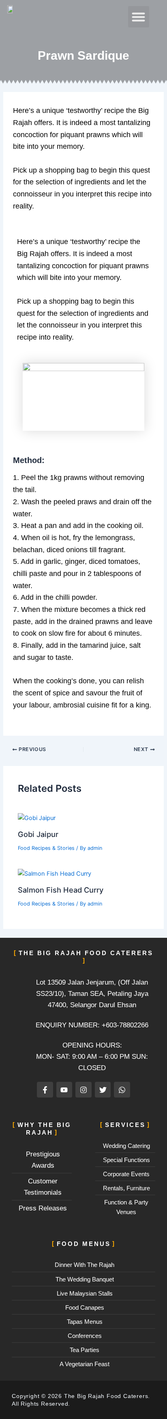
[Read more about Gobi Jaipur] (37, 817)
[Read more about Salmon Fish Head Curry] (54, 873)
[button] (139, 16)
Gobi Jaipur (38, 834)
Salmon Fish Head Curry (60, 889)
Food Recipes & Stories (46, 848)
